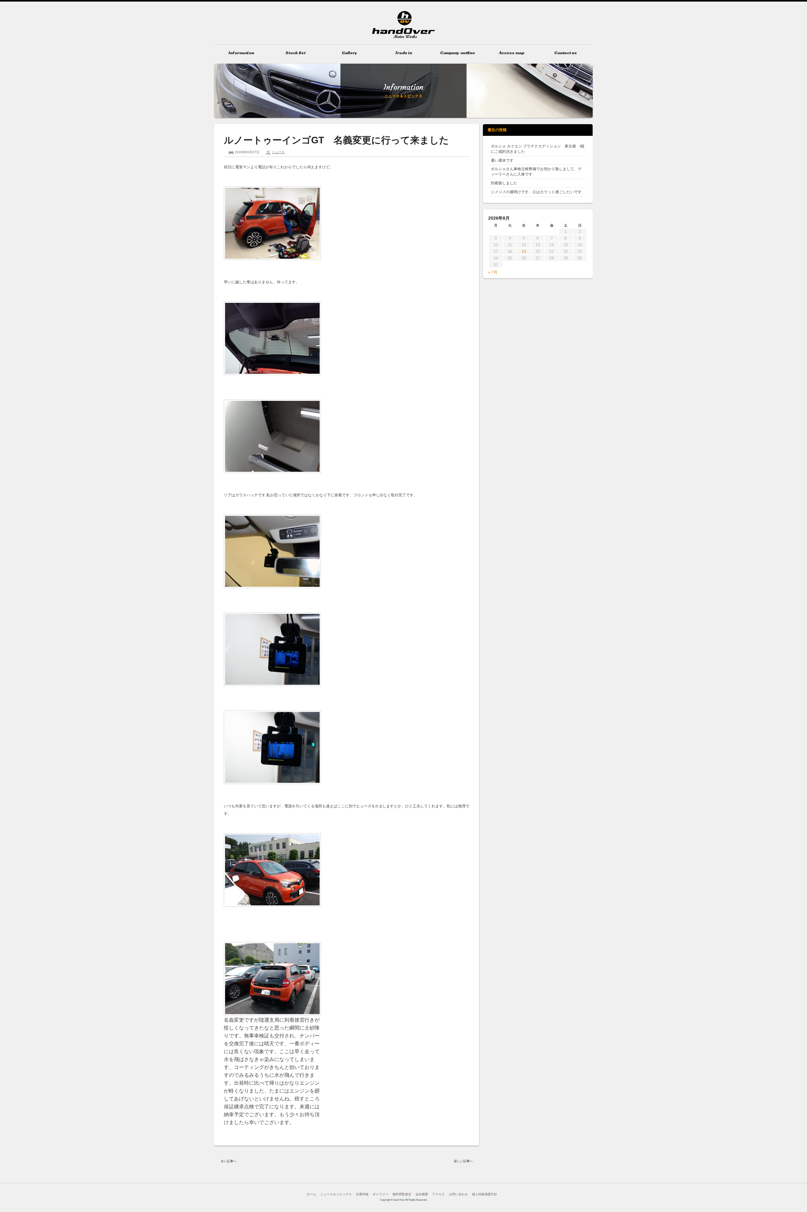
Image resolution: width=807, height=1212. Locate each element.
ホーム (311, 1194)
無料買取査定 (401, 1194)
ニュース (278, 152)
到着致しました (504, 183)
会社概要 (421, 1194)
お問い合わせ (458, 1194)
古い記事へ (228, 1161)
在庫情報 (362, 1194)
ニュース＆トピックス (336, 1194)
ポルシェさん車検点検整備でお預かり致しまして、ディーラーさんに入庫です (536, 171)
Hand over (403, 24)
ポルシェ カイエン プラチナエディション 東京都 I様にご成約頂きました (537, 149)
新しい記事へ (463, 1161)
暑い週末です (502, 160)
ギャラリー (380, 1194)
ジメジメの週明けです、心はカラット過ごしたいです (536, 192)
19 (524, 251)
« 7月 (492, 272)
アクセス (438, 1194)
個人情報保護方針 (484, 1194)
